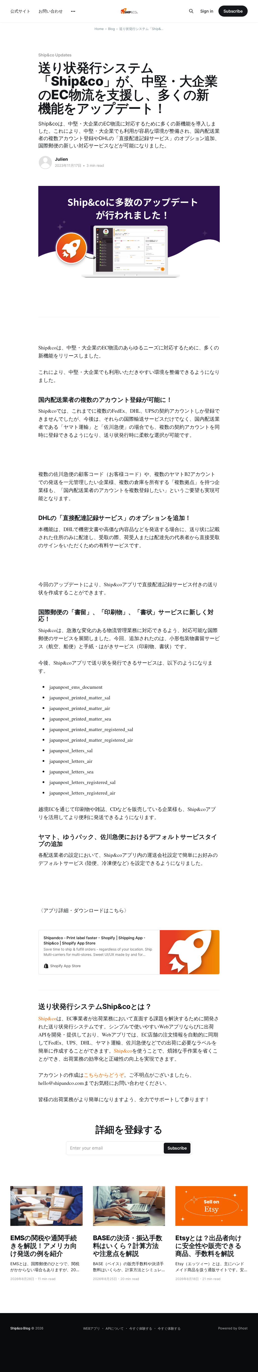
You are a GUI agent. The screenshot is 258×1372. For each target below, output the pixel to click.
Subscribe (233, 11)
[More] (73, 11)
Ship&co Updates (55, 54)
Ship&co (47, 1018)
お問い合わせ (51, 11)
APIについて (115, 1328)
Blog (111, 29)
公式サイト (20, 11)
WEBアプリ (91, 1328)
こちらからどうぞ (104, 1074)
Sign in (206, 11)
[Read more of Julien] (45, 162)
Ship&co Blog (20, 1328)
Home (99, 29)
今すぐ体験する (140, 1328)
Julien (61, 159)
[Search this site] (191, 11)
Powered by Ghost (233, 1328)
